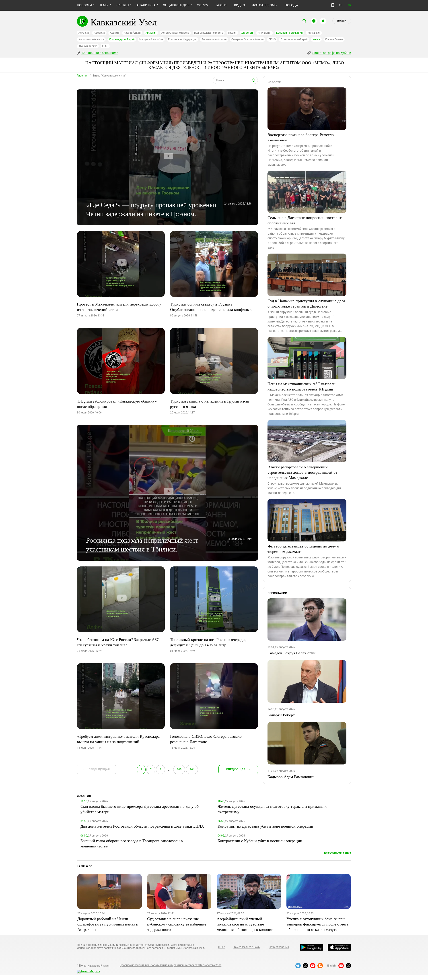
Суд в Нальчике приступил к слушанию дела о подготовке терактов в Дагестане (306, 303)
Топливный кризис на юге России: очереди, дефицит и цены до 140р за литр (208, 642)
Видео (239, 5)
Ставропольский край (294, 39)
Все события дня (337, 853)
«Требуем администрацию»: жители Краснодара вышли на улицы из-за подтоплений (118, 738)
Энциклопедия (176, 5)
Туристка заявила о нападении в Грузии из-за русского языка (209, 403)
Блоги (221, 5)
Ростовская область (214, 39)
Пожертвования (279, 947)
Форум (202, 5)
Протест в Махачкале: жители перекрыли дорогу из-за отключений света (119, 306)
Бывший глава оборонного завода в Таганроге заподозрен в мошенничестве (131, 843)
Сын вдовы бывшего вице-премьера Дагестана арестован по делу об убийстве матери (139, 809)
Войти (341, 20)
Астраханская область (175, 32)
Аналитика (146, 5)
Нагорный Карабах (151, 39)
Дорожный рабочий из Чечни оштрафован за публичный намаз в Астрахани (107, 924)
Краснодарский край (122, 39)
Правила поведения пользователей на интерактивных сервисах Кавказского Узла (170, 965)
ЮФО (105, 46)
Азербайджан (132, 32)
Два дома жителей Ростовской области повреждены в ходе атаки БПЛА (142, 826)
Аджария (99, 32)
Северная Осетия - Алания (247, 39)
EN (349, 5)
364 (191, 769)
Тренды (122, 5)
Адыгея (114, 32)
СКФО (272, 39)
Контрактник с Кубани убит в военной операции (260, 840)
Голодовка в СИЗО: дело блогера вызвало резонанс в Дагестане (206, 738)
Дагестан (247, 32)
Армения (151, 32)
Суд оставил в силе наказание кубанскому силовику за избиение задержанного (176, 924)
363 (179, 769)
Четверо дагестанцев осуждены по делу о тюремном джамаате (303, 548)
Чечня (316, 39)
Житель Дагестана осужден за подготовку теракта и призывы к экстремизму (272, 809)
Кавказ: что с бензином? (99, 53)
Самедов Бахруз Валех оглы (291, 652)
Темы (104, 5)
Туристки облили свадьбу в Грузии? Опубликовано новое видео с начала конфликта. (212, 306)
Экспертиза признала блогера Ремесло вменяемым (301, 137)
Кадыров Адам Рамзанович (291, 776)
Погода (291, 5)
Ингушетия (264, 32)
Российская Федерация (182, 39)
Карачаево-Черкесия (91, 39)
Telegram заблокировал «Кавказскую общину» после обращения (117, 403)
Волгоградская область (208, 32)
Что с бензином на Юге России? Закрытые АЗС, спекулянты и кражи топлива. (118, 642)
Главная (82, 75)
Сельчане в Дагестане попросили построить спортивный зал (305, 220)
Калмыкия (313, 32)
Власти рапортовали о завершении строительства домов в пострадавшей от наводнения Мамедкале (302, 472)
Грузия (232, 32)
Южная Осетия (334, 39)
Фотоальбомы (265, 5)
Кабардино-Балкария (289, 32)
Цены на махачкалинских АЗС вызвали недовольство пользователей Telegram (301, 386)
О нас (221, 947)
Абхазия (83, 32)
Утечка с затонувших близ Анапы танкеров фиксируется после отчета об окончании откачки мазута (317, 924)
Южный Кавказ (87, 46)
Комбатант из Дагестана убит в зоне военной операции (265, 826)
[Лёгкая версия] (332, 5)
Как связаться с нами (246, 947)
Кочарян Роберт (281, 714)
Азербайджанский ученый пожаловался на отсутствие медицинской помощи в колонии (245, 924)
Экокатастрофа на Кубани (331, 53)
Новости (84, 5)
